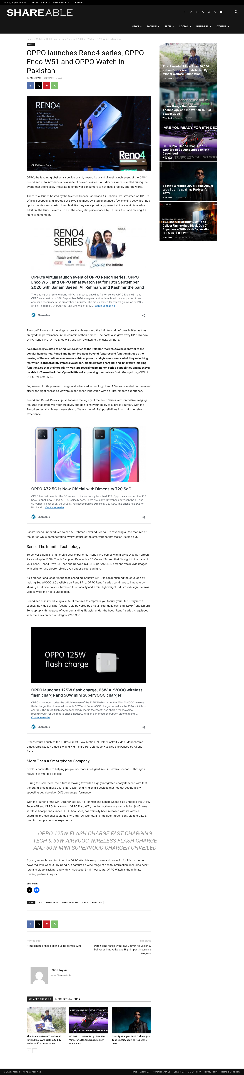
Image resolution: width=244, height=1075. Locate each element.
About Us (45, 2)
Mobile (152, 26)
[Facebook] (185, 12)
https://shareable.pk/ (61, 975)
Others (221, 26)
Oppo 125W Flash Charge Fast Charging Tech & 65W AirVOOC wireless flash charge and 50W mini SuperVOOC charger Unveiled (95, 840)
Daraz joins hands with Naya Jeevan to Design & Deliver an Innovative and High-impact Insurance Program (122, 949)
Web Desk (167, 78)
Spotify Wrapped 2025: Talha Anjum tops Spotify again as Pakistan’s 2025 (131, 1040)
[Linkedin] (197, 12)
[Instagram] (191, 12)
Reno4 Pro (97, 902)
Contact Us (78, 2)
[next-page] (34, 1050)
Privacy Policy (210, 1071)
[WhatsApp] (54, 85)
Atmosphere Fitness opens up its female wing (54, 945)
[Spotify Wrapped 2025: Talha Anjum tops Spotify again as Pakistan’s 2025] (131, 1020)
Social (183, 26)
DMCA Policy (194, 1071)
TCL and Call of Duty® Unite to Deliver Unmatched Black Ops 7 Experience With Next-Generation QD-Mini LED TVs (186, 227)
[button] (236, 12)
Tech (168, 26)
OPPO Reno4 (52, 902)
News (135, 26)
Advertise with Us (61, 2)
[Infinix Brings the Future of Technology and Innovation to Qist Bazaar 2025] (188, 102)
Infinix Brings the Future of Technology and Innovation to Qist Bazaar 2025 (187, 109)
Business (202, 26)
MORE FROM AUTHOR (67, 999)
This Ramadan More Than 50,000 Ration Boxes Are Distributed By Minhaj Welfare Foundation (44, 1040)
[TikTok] (209, 12)
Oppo (39, 902)
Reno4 (85, 902)
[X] (215, 12)
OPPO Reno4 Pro (70, 902)
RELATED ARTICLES (40, 999)
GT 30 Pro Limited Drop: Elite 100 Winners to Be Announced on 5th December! (86, 1040)
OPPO (99, 578)
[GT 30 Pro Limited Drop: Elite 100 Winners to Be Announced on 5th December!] (88, 1020)
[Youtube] (221, 12)
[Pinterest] (203, 12)
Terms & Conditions (230, 1071)
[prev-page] (29, 1050)
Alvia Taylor (35, 77)
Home (35, 2)
